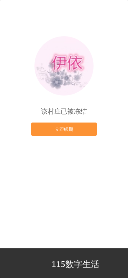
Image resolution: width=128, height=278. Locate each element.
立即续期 (64, 129)
